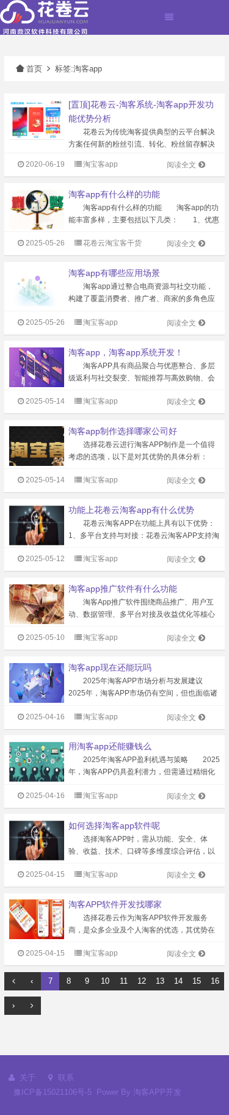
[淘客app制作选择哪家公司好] (36, 445)
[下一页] (32, 1006)
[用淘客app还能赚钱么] (36, 761)
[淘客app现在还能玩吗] (36, 682)
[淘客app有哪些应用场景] (36, 287)
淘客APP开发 (157, 1092)
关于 (26, 1077)
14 (178, 981)
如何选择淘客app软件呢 (114, 825)
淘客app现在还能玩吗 (109, 667)
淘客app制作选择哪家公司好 (122, 431)
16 (215, 981)
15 (196, 981)
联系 (65, 1077)
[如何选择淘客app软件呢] (36, 839)
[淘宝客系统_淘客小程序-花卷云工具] (44, 17)
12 (141, 981)
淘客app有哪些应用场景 (114, 273)
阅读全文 (181, 165)
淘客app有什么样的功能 (114, 194)
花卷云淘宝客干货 (112, 243)
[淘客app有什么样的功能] (36, 209)
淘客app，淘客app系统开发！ (125, 352)
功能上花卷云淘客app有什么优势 (131, 510)
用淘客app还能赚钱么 (109, 746)
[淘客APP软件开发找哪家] (36, 918)
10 (105, 981)
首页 (34, 68)
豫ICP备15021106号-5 (52, 1092)
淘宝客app (100, 164)
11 (124, 981)
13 (160, 981)
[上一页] (13, 981)
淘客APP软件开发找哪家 (115, 904)
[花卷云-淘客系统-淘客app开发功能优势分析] (36, 119)
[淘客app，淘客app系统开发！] (36, 366)
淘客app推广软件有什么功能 (122, 589)
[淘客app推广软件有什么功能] (36, 603)
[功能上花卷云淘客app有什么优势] (36, 524)
